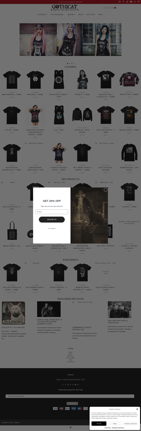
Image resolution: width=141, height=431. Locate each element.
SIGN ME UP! (51, 219)
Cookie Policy (107, 427)
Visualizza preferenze (130, 423)
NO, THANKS (51, 228)
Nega (114, 423)
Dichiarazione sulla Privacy (118, 427)
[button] (137, 409)
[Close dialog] (105, 189)
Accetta (99, 423)
